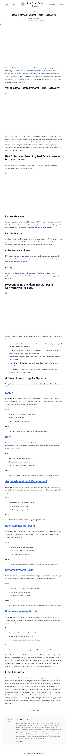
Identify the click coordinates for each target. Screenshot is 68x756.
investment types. (47, 228)
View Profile (19, 741)
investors (28, 256)
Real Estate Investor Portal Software (36, 73)
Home (6, 4)
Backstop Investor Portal (20, 525)
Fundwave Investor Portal (21, 611)
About (13, 4)
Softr (8, 437)
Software (52, 4)
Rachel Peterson (33, 19)
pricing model (30, 273)
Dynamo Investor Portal (19, 570)
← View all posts (34, 710)
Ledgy (9, 392)
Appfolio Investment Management (26, 481)
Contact (61, 4)
